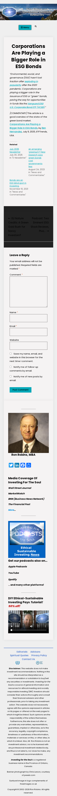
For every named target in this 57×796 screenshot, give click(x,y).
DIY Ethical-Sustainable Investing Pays (25, 602)
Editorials (22, 651)
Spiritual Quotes (19, 655)
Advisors (35, 651)
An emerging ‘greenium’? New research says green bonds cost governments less (36, 158)
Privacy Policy (39, 655)
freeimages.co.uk (28, 783)
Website (14, 339)
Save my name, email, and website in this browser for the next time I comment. (26, 357)
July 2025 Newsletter (15, 150)
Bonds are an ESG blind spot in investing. (18, 183)
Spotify (12, 579)
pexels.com (29, 775)
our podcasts (24, 561)
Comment (16, 274)
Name (14, 312)
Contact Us (28, 659)
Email (13, 326)
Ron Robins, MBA (23, 455)
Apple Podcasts (17, 566)
